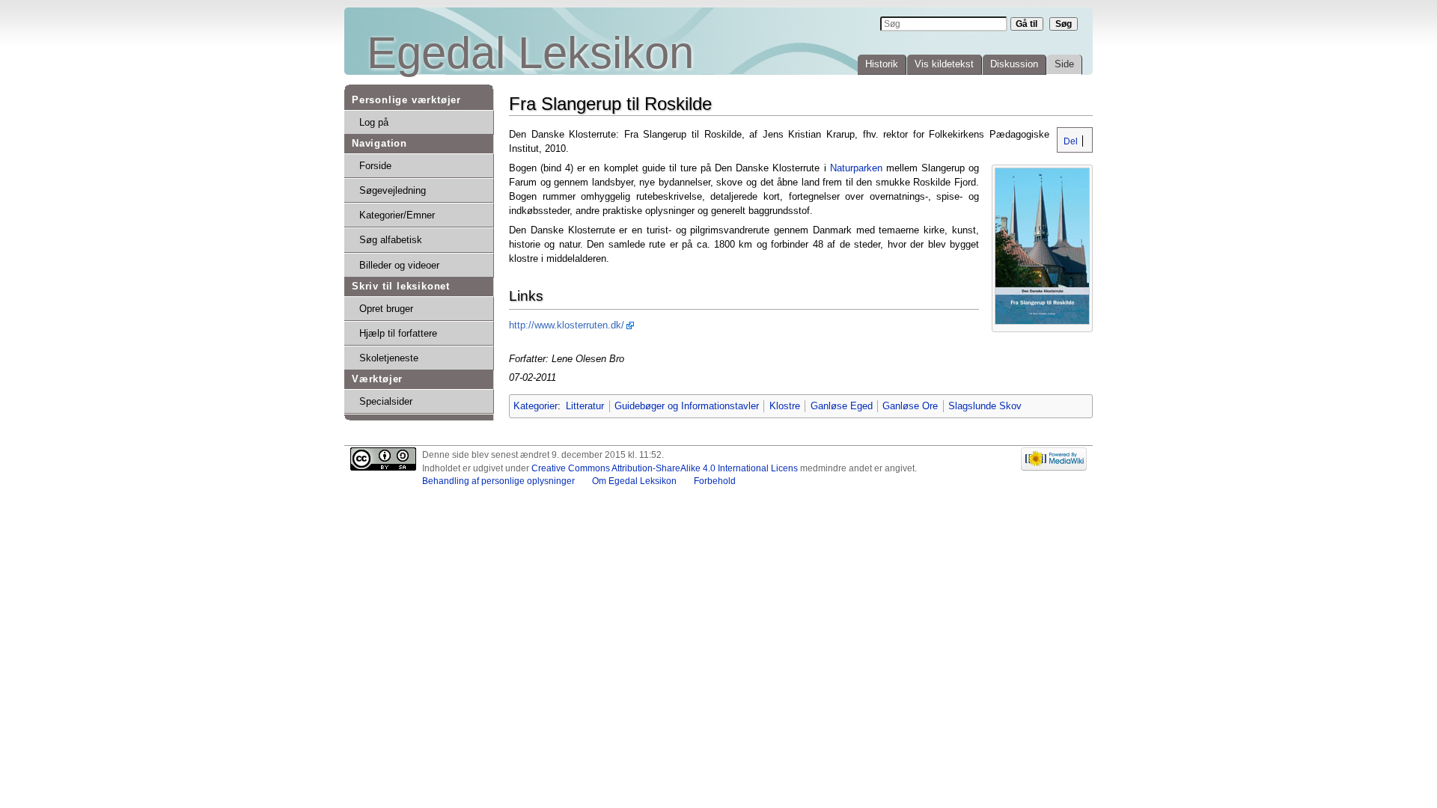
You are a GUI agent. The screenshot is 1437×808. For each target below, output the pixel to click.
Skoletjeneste (388, 358)
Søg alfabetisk (390, 239)
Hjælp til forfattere (398, 333)
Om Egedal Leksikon (634, 481)
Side (1064, 64)
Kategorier (535, 405)
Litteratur (585, 405)
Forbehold (715, 481)
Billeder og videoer (399, 265)
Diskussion (1014, 64)
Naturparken (856, 168)
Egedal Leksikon (530, 53)
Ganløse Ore (910, 405)
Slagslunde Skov (985, 405)
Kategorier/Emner (397, 215)
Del (1069, 141)
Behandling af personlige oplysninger (498, 481)
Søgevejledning (392, 190)
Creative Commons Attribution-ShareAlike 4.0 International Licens (664, 468)
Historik (881, 64)
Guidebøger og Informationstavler (686, 405)
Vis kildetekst (944, 64)
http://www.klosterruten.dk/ (566, 325)
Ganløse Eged (842, 405)
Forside (375, 165)
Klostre (784, 405)
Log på (373, 122)
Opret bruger (386, 308)
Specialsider (385, 401)
